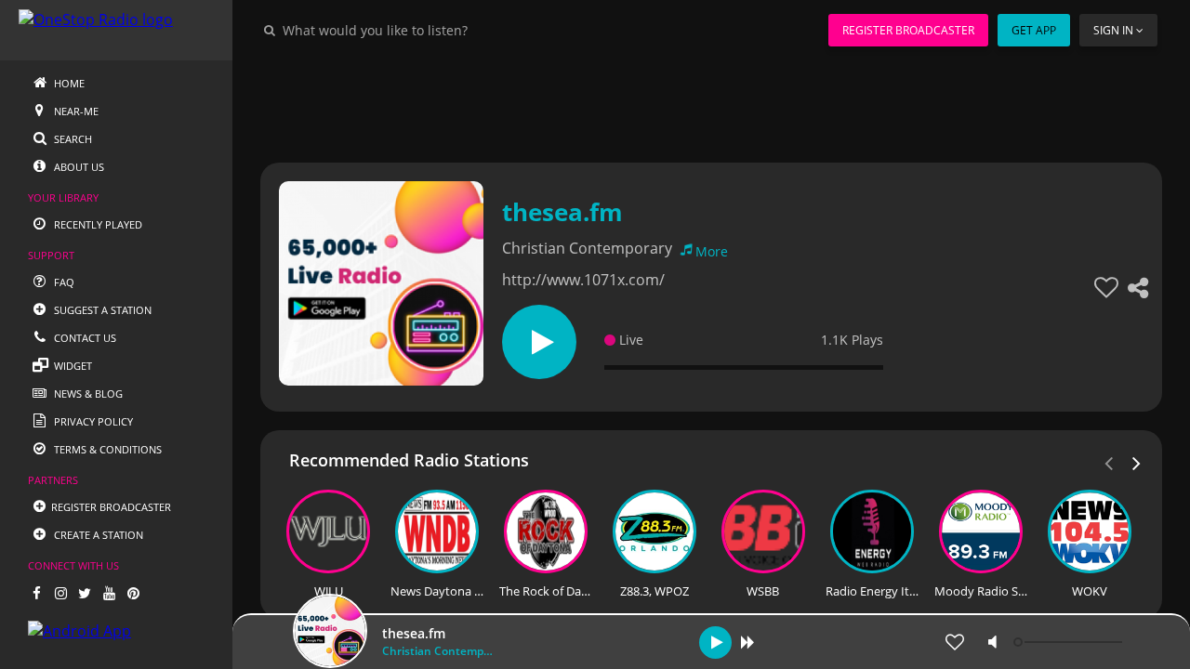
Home (68, 83)
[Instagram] (60, 593)
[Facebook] (36, 593)
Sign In (1113, 30)
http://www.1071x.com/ (583, 279)
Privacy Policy (92, 421)
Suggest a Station (101, 310)
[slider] (1070, 642)
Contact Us (83, 338)
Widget (71, 366)
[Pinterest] (133, 593)
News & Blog (87, 393)
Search (71, 139)
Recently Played (96, 224)
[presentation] (1137, 462)
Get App (1034, 30)
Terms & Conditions (106, 449)
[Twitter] (84, 593)
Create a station (97, 535)
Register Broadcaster (908, 30)
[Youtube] (109, 593)
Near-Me (75, 111)
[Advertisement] (711, 102)
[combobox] (431, 30)
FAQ (62, 282)
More (711, 251)
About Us (77, 167)
